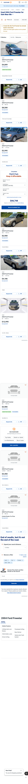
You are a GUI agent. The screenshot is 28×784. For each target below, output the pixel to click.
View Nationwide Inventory (14, 592)
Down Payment (6, 188)
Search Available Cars (14, 207)
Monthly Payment (6, 179)
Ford (12, 9)
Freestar (18, 9)
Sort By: (13, 37)
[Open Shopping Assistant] (26, 773)
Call (21, 79)
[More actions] (25, 79)
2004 (23, 9)
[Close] (21, 770)
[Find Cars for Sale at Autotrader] (8, 2)
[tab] (3, 621)
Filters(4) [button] (9, 19)
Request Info (9, 79)
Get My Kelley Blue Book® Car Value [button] (14, 197)
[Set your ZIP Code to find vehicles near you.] (13, 15)
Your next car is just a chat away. (14, 6)
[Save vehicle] (25, 43)
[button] (19, 2)
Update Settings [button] (20, 203)
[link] (5, 112)
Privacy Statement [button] (20, 579)
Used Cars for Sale (5, 9)
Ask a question (14, 445)
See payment (5, 66)
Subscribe (14, 583)
